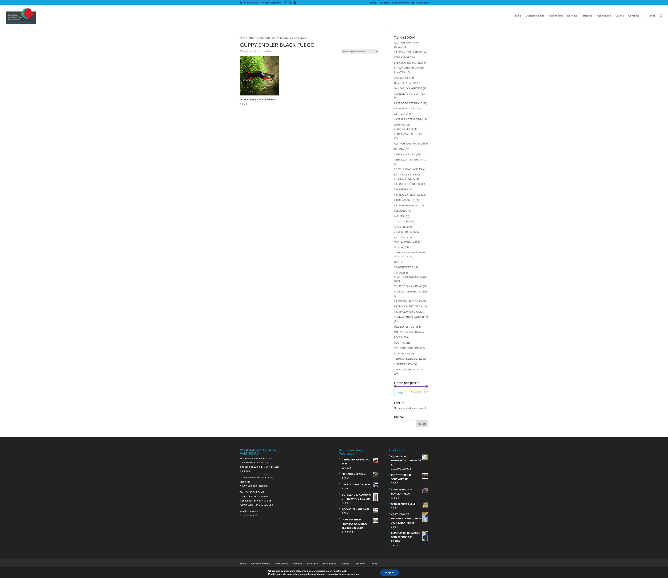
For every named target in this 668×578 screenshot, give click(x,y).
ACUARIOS (400, 227)
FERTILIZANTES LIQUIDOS (409, 134)
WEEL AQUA (401, 114)
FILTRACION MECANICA (408, 306)
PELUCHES (400, 210)
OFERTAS (399, 149)
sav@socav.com (249, 511)
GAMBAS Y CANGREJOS (408, 88)
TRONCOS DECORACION (408, 369)
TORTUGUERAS (403, 221)
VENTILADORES (403, 57)
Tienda (373, 3)
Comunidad (556, 15)
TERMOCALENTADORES (408, 358)
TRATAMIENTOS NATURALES (411, 317)
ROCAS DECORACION (407, 348)
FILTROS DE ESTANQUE (408, 103)
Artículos (587, 15)
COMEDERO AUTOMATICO (409, 93)
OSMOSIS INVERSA (405, 83)
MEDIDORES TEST (405, 326)
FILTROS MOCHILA (405, 108)
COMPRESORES (403, 267)
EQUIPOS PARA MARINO (408, 286)
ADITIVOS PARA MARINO (408, 143)
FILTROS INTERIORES (407, 184)
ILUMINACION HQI (404, 200)
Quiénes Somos (535, 15)
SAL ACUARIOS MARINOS (408, 62)
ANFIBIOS (399, 216)
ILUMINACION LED (404, 154)
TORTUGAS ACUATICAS (408, 169)
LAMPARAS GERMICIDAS (408, 119)
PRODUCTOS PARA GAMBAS (410, 291)
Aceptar (389, 572)
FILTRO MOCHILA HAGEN (409, 52)
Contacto (633, 15)
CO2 (396, 261)
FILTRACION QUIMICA (406, 311)
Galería (619, 15)
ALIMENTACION (403, 232)
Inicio (518, 15)
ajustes (355, 574)
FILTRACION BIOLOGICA (408, 301)
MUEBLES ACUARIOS (406, 332)
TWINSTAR (400, 189)
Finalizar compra (400, 3)
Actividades (604, 15)
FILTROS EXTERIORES (407, 194)
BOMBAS (399, 247)
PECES (398, 337)
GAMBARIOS (401, 77)
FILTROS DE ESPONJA (407, 205)
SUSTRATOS (401, 353)
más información (249, 515)
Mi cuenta (384, 3)
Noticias (572, 15)
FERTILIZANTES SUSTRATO (410, 159)
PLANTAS (399, 342)
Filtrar (400, 392)
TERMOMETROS (403, 364)
